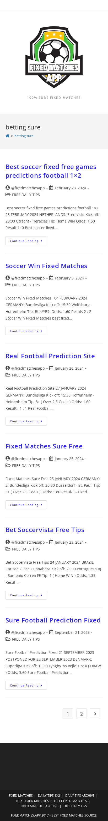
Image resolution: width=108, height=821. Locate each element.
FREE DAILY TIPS (26, 194)
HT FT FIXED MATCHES (70, 801)
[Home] (7, 135)
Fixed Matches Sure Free (44, 446)
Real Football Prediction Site (50, 355)
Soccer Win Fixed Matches (47, 265)
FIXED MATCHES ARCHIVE (39, 806)
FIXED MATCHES (21, 795)
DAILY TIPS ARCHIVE (80, 795)
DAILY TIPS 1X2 (49, 795)
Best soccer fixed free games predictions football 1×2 (51, 171)
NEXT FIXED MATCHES (32, 801)
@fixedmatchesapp (28, 187)
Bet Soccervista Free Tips (45, 529)
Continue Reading (28, 241)
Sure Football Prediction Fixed (53, 620)
